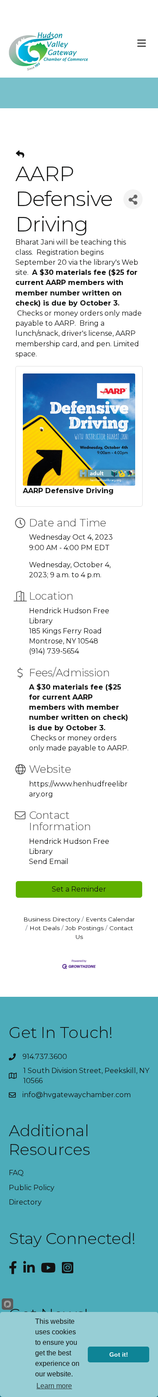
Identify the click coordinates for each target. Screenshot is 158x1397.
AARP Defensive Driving (68, 491)
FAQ (16, 1173)
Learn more (54, 1386)
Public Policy (31, 1188)
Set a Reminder (79, 889)
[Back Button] (20, 155)
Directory (25, 1202)
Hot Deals (44, 927)
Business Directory (51, 919)
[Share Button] (133, 199)
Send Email (48, 861)
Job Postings (84, 927)
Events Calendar (110, 919)
